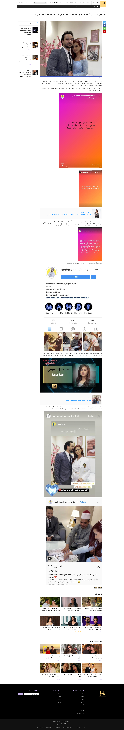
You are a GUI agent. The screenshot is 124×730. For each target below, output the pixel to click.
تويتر (60, 696)
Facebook (17, 3)
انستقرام (59, 699)
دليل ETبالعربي (80, 713)
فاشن (82, 710)
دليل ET (27, 2)
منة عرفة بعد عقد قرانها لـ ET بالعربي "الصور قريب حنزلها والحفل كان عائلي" (69, 214)
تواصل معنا (58, 702)
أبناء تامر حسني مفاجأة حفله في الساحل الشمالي (26, 45)
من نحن (85, 727)
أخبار (83, 693)
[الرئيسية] (103, 4)
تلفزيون (72, 2)
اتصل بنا (79, 727)
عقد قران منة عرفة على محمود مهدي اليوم (78, 400)
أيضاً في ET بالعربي (86, 212)
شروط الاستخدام (40, 727)
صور (83, 699)
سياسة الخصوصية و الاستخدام (68, 727)
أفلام (61, 2)
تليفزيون (100, 613)
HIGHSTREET (55, 2)
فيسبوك (59, 693)
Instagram (19, 3)
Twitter (22, 3)
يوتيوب (58, 724)
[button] (104, 22)
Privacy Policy (57, 727)
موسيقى (66, 2)
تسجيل (20, 694)
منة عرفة (99, 587)
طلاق (96, 587)
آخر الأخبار (82, 2)
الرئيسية (88, 2)
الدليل (95, 6)
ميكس (49, 2)
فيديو (76, 2)
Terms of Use (48, 727)
